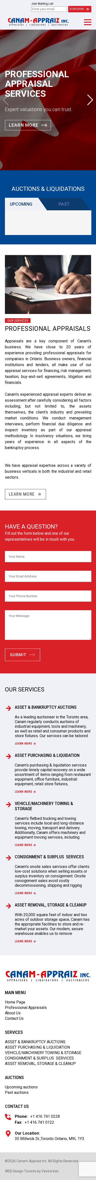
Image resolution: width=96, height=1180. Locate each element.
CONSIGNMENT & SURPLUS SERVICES (49, 856)
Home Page (15, 1002)
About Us (13, 1013)
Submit (18, 654)
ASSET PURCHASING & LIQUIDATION (47, 755)
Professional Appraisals (26, 1007)
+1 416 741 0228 (45, 1116)
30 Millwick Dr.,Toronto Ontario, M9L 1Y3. (50, 1138)
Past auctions (17, 1092)
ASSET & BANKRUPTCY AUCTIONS (46, 707)
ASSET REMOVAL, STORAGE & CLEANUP (51, 904)
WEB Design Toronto (20, 1171)
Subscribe (76, 9)
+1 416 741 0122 (39, 1122)
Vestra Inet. (50, 1171)
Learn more (23, 743)
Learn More (24, 125)
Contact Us (14, 1018)
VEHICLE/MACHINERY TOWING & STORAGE (44, 806)
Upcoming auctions (21, 1087)
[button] (87, 22)
